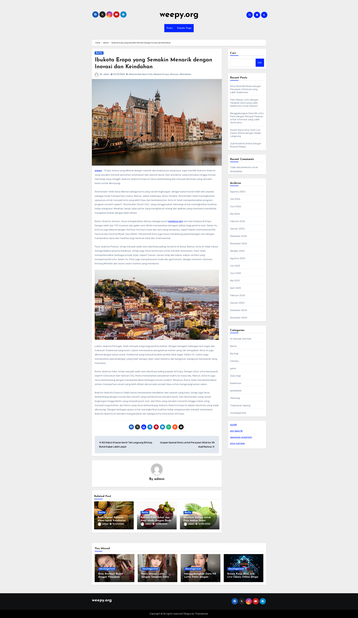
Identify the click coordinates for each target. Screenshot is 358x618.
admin (106, 74)
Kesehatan (236, 383)
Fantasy (234, 361)
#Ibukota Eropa (161, 74)
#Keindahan (185, 74)
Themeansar (201, 613)
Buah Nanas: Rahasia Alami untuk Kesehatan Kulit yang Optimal (112, 520)
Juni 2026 (235, 206)
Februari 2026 (237, 221)
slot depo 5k (236, 431)
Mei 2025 (235, 280)
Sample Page (184, 28)
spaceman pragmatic (241, 437)
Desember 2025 (238, 236)
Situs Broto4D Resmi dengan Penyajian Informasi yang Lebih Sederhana (245, 89)
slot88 (233, 424)
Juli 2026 (235, 199)
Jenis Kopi (235, 376)
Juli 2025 (235, 265)
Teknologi (235, 398)
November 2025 (238, 243)
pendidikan (236, 390)
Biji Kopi (234, 353)
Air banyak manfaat (240, 338)
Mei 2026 (235, 214)
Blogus (187, 613)
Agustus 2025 (237, 258)
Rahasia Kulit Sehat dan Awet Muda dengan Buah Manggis (156, 520)
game (233, 368)
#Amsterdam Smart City (140, 74)
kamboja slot (175, 221)
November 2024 (238, 317)
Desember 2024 (238, 310)
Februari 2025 (237, 295)
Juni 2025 (235, 273)
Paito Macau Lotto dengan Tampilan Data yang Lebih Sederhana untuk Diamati (244, 102)
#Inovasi (174, 74)
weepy (98, 170)
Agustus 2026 (237, 191)
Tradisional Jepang (240, 405)
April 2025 (235, 288)
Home (169, 28)
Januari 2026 (237, 228)
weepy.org (179, 15)
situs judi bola (237, 443)
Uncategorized (238, 413)
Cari (233, 53)
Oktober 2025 (237, 251)
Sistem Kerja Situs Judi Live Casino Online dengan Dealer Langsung (245, 133)
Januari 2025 (237, 303)
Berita (99, 53)
